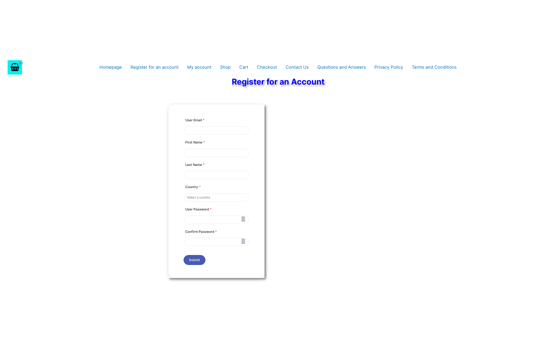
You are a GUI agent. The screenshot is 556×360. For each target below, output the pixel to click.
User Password (198, 209)
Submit (194, 260)
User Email (195, 120)
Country (193, 187)
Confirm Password (201, 232)
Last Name (195, 165)
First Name (195, 142)
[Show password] (243, 219)
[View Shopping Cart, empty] (15, 67)
